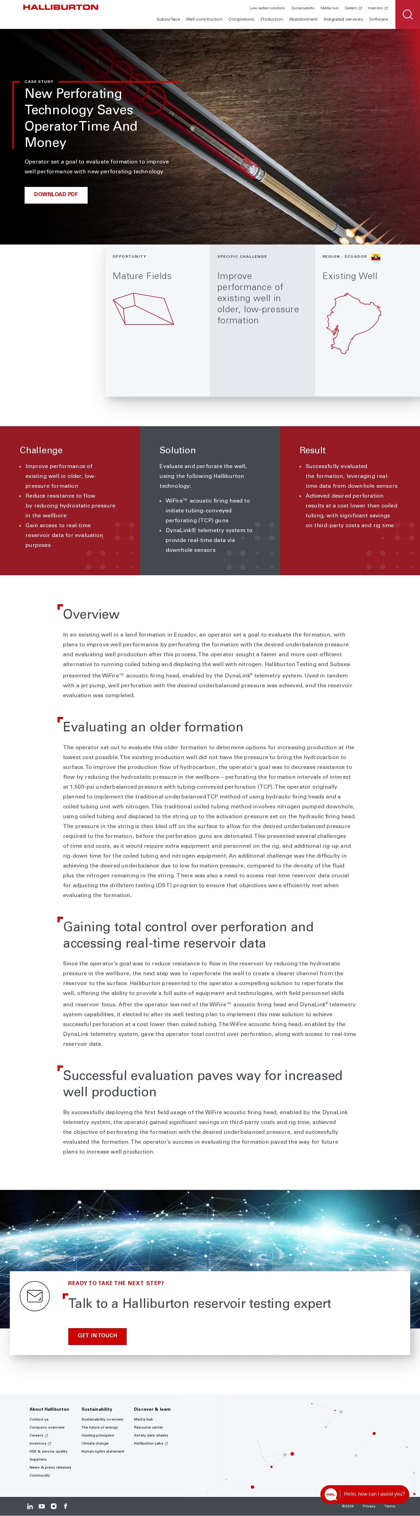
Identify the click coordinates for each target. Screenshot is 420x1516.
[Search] (407, 14)
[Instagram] (53, 1506)
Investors (375, 8)
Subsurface (168, 20)
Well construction (204, 20)
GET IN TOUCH (97, 1336)
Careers (351, 8)
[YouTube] (41, 1506)
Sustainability (303, 8)
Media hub (330, 8)
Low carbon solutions (267, 8)
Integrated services (343, 20)
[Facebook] (65, 1506)
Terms (389, 1506)
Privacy (369, 1506)
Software (378, 20)
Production (272, 20)
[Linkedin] (30, 1506)
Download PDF (56, 195)
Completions (241, 20)
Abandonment (303, 20)
